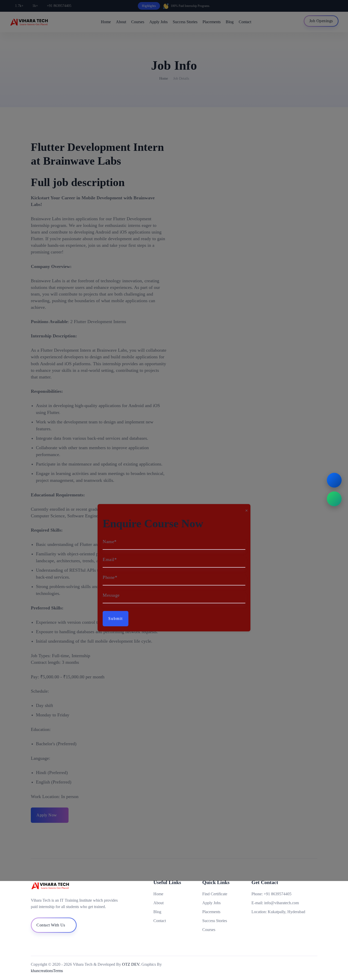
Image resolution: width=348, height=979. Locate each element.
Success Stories (214, 921)
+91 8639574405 (277, 894)
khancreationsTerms (47, 971)
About (158, 903)
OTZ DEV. (131, 964)
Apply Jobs (211, 903)
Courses (208, 929)
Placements (211, 912)
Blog (157, 912)
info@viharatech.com (281, 903)
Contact (159, 921)
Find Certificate (214, 894)
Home (158, 894)
